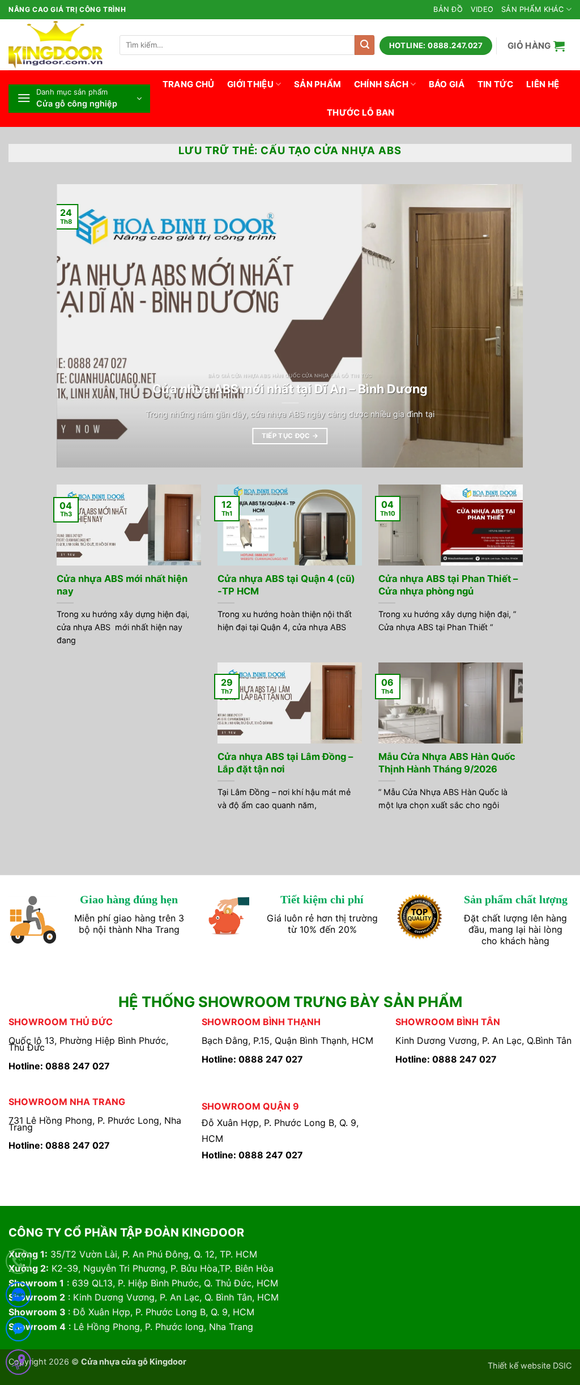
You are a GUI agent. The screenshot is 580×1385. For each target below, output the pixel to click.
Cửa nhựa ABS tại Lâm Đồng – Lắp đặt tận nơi (285, 763)
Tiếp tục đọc (290, 436)
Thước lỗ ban (361, 112)
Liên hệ (542, 84)
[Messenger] (18, 1331)
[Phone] (18, 1263)
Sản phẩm (317, 84)
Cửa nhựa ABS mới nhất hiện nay (122, 585)
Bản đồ (448, 9)
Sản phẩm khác (532, 9)
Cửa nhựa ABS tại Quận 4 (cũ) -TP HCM (286, 585)
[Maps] (18, 1364)
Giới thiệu (250, 84)
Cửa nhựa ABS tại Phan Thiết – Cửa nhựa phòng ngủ (448, 585)
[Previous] (80, 326)
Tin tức (495, 84)
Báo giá (446, 84)
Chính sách (381, 84)
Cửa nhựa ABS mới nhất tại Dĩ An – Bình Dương (290, 388)
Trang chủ (189, 84)
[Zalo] (18, 1297)
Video (482, 9)
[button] (536, 45)
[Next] (499, 326)
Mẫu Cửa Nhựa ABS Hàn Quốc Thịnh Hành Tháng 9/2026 (446, 763)
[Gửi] (364, 45)
